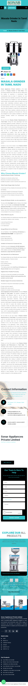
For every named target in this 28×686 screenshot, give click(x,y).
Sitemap (5, 644)
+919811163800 (11, 424)
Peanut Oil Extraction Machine (10, 662)
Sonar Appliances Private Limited (11, 617)
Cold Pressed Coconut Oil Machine (11, 573)
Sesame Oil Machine (7, 668)
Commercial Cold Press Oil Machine (11, 670)
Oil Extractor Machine (8, 674)
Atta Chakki (10, 203)
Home (4, 638)
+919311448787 (11, 422)
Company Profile (7, 642)
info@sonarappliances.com (13, 411)
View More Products (14, 592)
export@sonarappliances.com (14, 413)
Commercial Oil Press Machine (10, 664)
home (4, 30)
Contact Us (6, 649)
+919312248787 (20, 422)
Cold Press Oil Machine (8, 660)
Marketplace (6, 647)
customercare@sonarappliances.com (16, 415)
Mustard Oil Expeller (8, 672)
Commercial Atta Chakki (19, 205)
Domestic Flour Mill (5, 206)
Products (5, 640)
